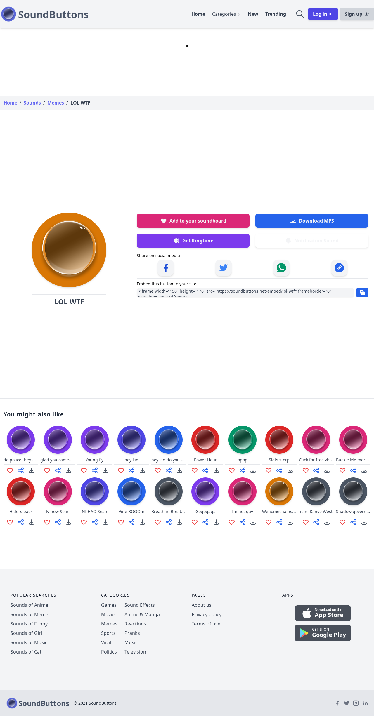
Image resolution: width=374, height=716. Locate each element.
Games (109, 605)
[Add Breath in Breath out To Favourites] (157, 522)
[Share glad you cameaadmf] (57, 470)
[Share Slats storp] (279, 470)
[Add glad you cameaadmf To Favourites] (47, 470)
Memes (109, 624)
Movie (108, 614)
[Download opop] (253, 470)
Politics (109, 652)
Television (135, 652)
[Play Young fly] (95, 440)
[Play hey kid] (131, 440)
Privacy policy (206, 614)
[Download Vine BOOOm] (142, 522)
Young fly (94, 460)
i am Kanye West (316, 511)
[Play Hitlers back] (21, 491)
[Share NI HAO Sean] (94, 522)
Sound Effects (139, 605)
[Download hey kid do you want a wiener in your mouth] (179, 470)
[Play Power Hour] (205, 440)
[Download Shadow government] (364, 522)
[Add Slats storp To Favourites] (268, 470)
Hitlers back (20, 511)
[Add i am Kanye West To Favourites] (305, 522)
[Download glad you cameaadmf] (68, 470)
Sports (108, 633)
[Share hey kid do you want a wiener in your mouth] (168, 470)
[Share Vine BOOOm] (131, 522)
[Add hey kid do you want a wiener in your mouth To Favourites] (157, 470)
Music (131, 642)
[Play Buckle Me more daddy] (353, 440)
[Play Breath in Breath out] (169, 491)
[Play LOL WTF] (69, 250)
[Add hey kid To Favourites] (120, 470)
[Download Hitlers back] (31, 522)
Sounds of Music (29, 642)
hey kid (131, 460)
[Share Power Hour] (205, 470)
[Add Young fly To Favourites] (83, 470)
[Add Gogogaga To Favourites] (194, 522)
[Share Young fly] (94, 470)
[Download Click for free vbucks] (326, 470)
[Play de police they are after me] (21, 440)
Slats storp (279, 460)
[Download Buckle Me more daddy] (364, 470)
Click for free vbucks (318, 460)
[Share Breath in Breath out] (168, 522)
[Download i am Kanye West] (326, 522)
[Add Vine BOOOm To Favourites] (120, 522)
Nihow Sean (58, 511)
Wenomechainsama (281, 511)
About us (202, 605)
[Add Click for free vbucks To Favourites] (305, 470)
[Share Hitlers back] (20, 522)
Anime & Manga (142, 614)
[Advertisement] (187, 155)
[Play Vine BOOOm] (131, 491)
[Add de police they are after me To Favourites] (9, 470)
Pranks (132, 633)
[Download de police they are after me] (31, 470)
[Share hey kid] (131, 470)
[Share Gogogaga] (205, 522)
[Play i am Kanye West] (316, 491)
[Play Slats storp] (279, 440)
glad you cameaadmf (61, 460)
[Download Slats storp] (290, 470)
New (253, 14)
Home (198, 14)
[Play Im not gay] (242, 491)
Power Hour (205, 460)
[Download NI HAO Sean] (105, 522)
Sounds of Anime (29, 605)
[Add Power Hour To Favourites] (194, 470)
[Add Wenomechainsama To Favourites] (268, 522)
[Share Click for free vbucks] (316, 470)
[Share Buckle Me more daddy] (353, 470)
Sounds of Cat (26, 652)
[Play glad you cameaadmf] (58, 440)
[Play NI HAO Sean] (95, 491)
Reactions (135, 624)
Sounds (32, 103)
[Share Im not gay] (242, 522)
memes (55, 103)
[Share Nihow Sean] (57, 522)
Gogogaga (205, 511)
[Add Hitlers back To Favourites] (9, 522)
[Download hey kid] (142, 470)
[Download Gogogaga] (216, 522)
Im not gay (242, 511)
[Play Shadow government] (353, 491)
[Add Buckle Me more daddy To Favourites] (342, 470)
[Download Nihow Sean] (68, 522)
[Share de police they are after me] (20, 470)
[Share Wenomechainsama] (279, 522)
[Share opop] (242, 470)
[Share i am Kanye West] (316, 522)
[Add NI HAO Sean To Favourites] (83, 522)
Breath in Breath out (171, 511)
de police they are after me (30, 460)
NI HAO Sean (94, 511)
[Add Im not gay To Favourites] (231, 522)
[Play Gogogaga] (205, 491)
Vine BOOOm (131, 511)
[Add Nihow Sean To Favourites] (47, 522)
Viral (106, 642)
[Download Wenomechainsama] (290, 522)
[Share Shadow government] (353, 522)
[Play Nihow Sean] (58, 491)
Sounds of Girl (26, 633)
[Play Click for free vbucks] (316, 440)
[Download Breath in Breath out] (179, 522)
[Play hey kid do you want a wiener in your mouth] (169, 440)
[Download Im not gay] (253, 522)
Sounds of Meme (29, 614)
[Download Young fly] (105, 470)
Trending (275, 14)
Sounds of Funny (29, 624)
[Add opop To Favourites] (231, 470)
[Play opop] (242, 440)
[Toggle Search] (300, 14)
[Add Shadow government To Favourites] (342, 522)
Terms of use (206, 624)
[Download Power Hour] (216, 470)
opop (242, 460)
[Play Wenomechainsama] (279, 491)
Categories (224, 14)
